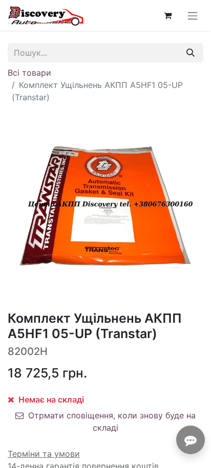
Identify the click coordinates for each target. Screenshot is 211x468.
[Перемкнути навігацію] (192, 15)
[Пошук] (190, 52)
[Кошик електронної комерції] (167, 15)
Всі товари (29, 73)
